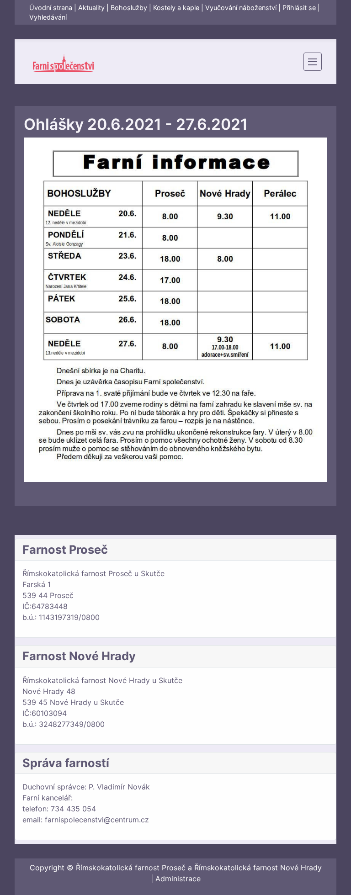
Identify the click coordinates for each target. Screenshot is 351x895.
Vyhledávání (48, 17)
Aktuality (91, 7)
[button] (312, 62)
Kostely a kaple (176, 7)
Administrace (178, 878)
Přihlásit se (299, 7)
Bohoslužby (129, 7)
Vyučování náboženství (241, 7)
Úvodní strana (50, 7)
